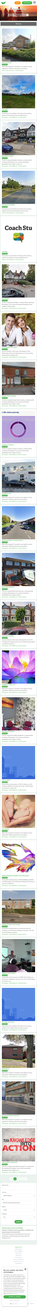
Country (4, 1192)
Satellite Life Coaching (8, 973)
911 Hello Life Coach (8, 1022)
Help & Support (18, 1249)
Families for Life (6, 493)
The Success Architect (8, 205)
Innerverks (5, 109)
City (3, 1199)
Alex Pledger (5, 298)
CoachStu (4, 251)
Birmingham (5, 117)
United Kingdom (19, 70)
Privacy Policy (18, 1257)
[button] (14, 1304)
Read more (15, 1293)
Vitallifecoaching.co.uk (8, 684)
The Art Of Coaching (8, 636)
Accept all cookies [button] (14, 1297)
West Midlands (13, 117)
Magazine (20, 1251)
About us (16, 1261)
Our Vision (21, 1261)
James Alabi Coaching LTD (9, 1162)
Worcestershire (10, 70)
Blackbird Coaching (7, 156)
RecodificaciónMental (8, 731)
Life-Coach (4, 64)
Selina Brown (5, 1069)
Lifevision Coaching (7, 445)
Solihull (4, 212)
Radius (4, 1206)
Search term (5, 1185)
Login (17, 3)
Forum (15, 1251)
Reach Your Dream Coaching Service (12, 540)
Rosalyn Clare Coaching (9, 396)
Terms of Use (18, 1253)
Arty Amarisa (5, 829)
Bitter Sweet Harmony (8, 587)
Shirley (3, 70)
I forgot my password (18, 1259)
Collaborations (18, 1263)
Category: (4, 1214)
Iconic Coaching (6, 62)
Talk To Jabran (6, 780)
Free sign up (27, 3)
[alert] (15, 1286)
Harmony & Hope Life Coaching (11, 924)
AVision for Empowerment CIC (10, 1115)
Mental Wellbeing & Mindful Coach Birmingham (15, 875)
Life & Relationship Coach (9, 347)
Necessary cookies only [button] (15, 1300)
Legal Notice (18, 1255)
